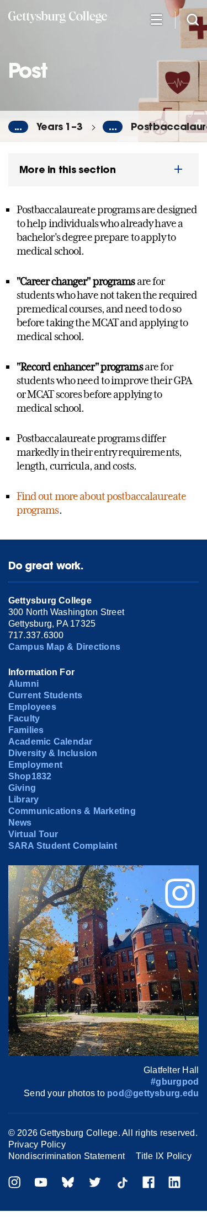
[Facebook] (148, 1183)
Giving (22, 788)
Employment (35, 764)
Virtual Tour (33, 834)
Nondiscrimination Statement (66, 1156)
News (20, 822)
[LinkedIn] (174, 1183)
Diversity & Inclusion (53, 753)
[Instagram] (14, 1183)
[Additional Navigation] (156, 19)
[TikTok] (122, 1184)
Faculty (24, 718)
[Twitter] (95, 1184)
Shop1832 (30, 776)
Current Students (45, 695)
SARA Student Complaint (62, 845)
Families (26, 730)
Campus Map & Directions (64, 646)
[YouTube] (40, 1184)
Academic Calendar (50, 741)
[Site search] (193, 19)
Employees (32, 707)
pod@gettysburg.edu (153, 1093)
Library (23, 799)
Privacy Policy (37, 1144)
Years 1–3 (59, 126)
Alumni (23, 683)
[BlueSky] (68, 1184)
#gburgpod (175, 1081)
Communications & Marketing (72, 811)
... (18, 127)
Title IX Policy (164, 1156)
